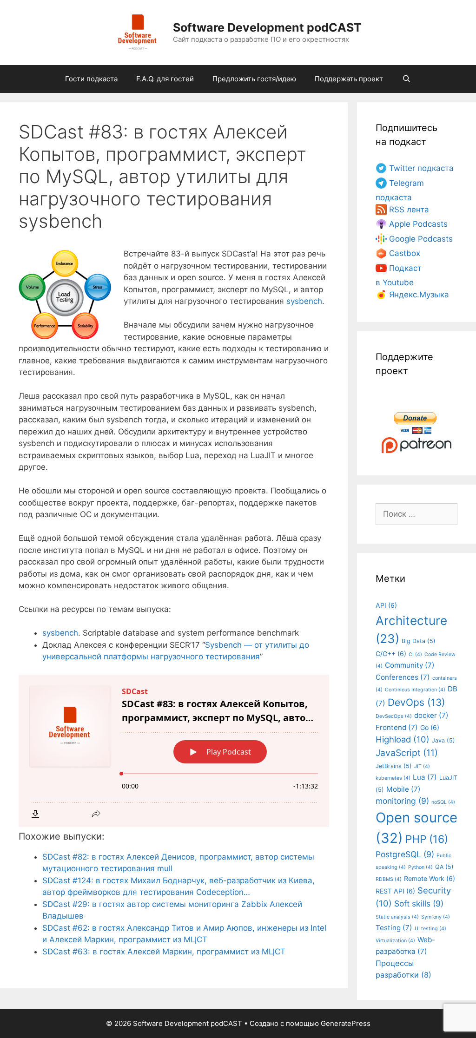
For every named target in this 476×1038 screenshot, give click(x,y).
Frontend (397, 727)
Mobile (403, 789)
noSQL (443, 802)
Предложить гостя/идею (254, 78)
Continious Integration (415, 690)
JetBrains (394, 765)
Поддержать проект (349, 78)
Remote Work (429, 878)
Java (443, 740)
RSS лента (409, 209)
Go (429, 727)
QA (444, 866)
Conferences (403, 677)
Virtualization (395, 941)
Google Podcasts (421, 238)
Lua (425, 777)
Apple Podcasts (418, 224)
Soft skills (418, 903)
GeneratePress (345, 1023)
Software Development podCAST (267, 27)
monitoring (402, 801)
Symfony (435, 917)
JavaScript (407, 752)
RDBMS (389, 879)
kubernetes (393, 778)
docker (431, 715)
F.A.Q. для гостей (165, 78)
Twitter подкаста (421, 168)
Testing (394, 927)
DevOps (416, 702)
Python (420, 867)
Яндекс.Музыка (419, 294)
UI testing (430, 929)
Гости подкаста (91, 78)
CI (415, 654)
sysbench (304, 301)
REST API (395, 891)
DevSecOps (394, 716)
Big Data (419, 640)
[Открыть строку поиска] (406, 79)
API (386, 605)
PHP (426, 839)
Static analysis (397, 917)
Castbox (404, 253)
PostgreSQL (405, 854)
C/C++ (391, 653)
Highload (403, 739)
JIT (422, 766)
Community (410, 665)
